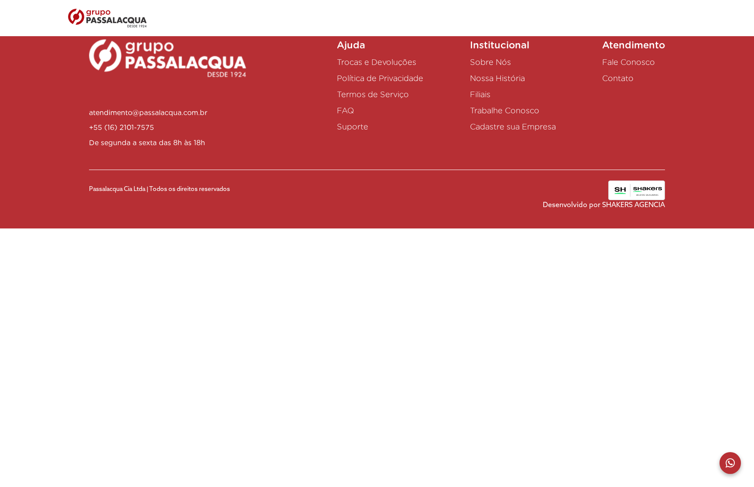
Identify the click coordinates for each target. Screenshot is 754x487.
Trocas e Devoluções (376, 62)
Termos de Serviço (373, 94)
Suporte (352, 126)
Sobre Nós (490, 62)
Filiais (480, 94)
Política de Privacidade (380, 78)
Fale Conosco (628, 62)
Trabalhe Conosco (504, 110)
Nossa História (497, 78)
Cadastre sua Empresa (513, 126)
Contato (618, 78)
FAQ (345, 110)
